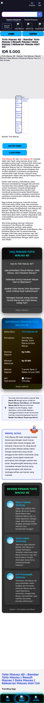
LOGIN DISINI (14, 153)
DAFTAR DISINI (14, 146)
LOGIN (11, 34)
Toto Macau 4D (8, 159)
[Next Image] (42, 77)
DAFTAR (33, 34)
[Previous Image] (2, 77)
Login (8, 700)
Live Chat (36, 700)
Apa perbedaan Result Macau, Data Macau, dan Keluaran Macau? (22, 271)
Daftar (22, 700)
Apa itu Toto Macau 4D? (22, 264)
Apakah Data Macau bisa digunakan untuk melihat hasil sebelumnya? (22, 289)
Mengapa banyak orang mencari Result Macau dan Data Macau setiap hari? (22, 300)
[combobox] (19, 14)
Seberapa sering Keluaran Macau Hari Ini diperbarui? (22, 280)
